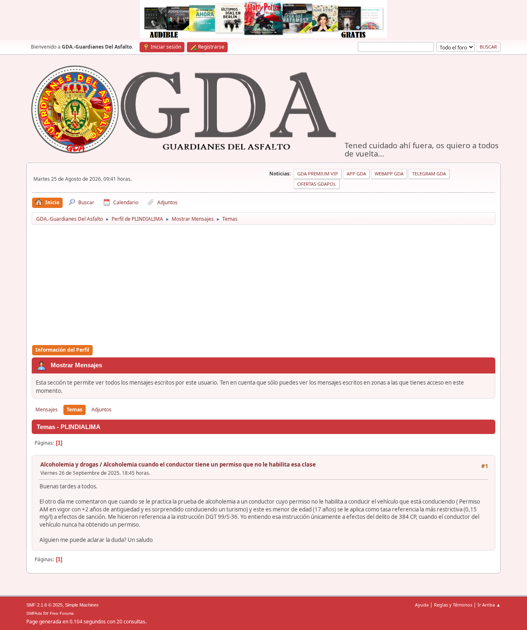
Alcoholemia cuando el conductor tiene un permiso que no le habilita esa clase (209, 464)
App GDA (356, 173)
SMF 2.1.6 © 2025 (44, 604)
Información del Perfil (62, 349)
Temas (74, 409)
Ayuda (422, 605)
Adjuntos (101, 409)
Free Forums (62, 613)
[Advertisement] (263, 285)
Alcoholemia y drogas (69, 464)
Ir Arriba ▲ (489, 605)
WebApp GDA (389, 173)
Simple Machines (82, 604)
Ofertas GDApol (316, 184)
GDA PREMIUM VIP (317, 173)
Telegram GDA (429, 173)
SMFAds (34, 613)
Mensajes (46, 409)
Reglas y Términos (453, 605)
